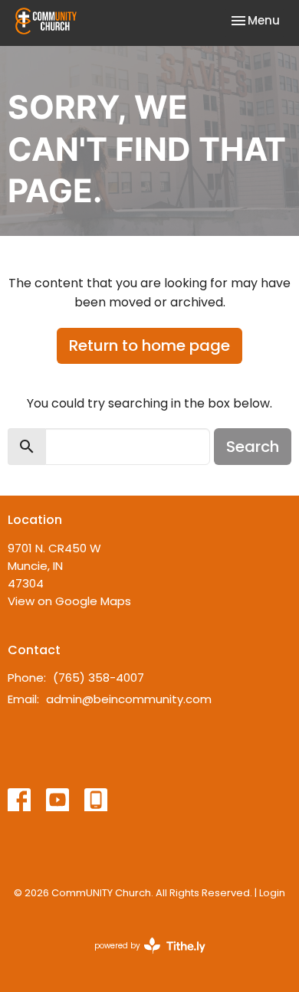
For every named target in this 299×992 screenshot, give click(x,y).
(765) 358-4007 (98, 678)
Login (272, 893)
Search (252, 446)
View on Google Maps (69, 601)
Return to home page (149, 345)
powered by (142, 958)
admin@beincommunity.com (129, 699)
